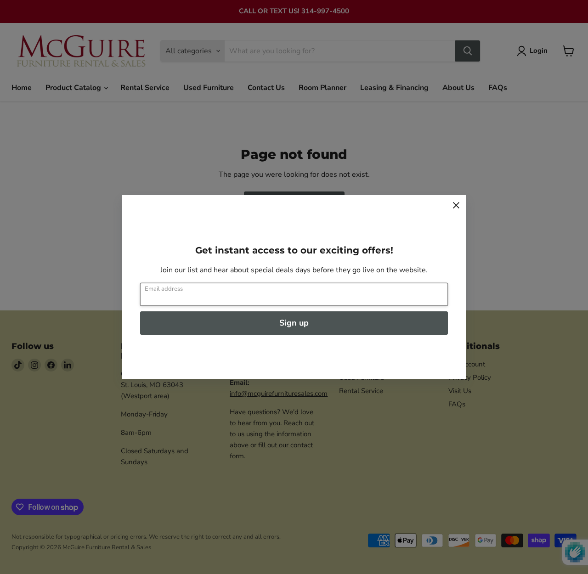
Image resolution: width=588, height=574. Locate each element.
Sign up (294, 322)
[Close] (456, 205)
